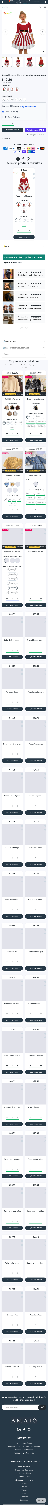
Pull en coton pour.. (12, 1263)
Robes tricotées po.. (12, 848)
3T (15, 504)
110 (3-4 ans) (31, 421)
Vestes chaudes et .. (36, 1107)
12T (20, 99)
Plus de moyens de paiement (35, 135)
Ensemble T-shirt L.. (35, 1003)
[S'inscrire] (42, 1407)
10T (12, 99)
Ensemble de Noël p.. (35, 1211)
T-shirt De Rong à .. (12, 399)
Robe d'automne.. (36, 744)
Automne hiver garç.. (35, 951)
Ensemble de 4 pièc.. (12, 796)
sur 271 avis (19, 263)
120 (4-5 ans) (41, 421)
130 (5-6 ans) (31, 426)
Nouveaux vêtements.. (12, 744)
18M (18, 499)
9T (7, 99)
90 (8, 423)
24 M (10, 504)
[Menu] (45, 7)
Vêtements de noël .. (36, 1055)
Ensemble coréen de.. (35, 399)
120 (20, 423)
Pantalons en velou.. (12, 1003)
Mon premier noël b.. (12, 1055)
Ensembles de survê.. (12, 475)
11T (16, 99)
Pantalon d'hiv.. (36, 1315)
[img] (9, 263)
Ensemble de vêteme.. (12, 551)
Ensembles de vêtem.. (35, 640)
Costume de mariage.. (35, 1263)
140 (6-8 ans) (41, 426)
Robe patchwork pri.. (36, 551)
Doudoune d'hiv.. (35, 848)
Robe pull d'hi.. (12, 1315)
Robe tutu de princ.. (36, 1159)
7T (24, 99)
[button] (2, 2)
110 (16, 423)
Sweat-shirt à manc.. (12, 1159)
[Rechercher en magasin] (40, 7)
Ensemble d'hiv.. (35, 475)
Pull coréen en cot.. (12, 1367)
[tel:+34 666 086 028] (36, 7)
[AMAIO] (5, 7)
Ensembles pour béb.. (12, 1211)
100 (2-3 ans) (40, 417)
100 (12, 423)
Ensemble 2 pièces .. (36, 796)
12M (14, 499)
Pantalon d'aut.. (12, 692)
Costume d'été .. (12, 951)
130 (12, 427)
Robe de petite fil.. (35, 1367)
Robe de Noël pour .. (24, 196)
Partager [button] (7, 138)
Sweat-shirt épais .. (35, 899)
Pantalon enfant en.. (36, 692)
